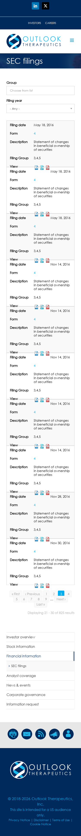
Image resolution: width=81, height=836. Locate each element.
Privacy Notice (19, 820)
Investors (34, 23)
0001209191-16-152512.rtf (42, 585)
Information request (22, 704)
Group (11, 82)
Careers (50, 23)
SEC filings (18, 666)
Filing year (14, 100)
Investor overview (20, 637)
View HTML (36, 585)
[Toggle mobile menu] (72, 40)
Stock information (20, 646)
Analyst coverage (21, 676)
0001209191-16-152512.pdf (48, 585)
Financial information (23, 656)
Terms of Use (61, 820)
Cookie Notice (40, 824)
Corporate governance (25, 695)
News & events (18, 685)
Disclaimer (41, 820)
